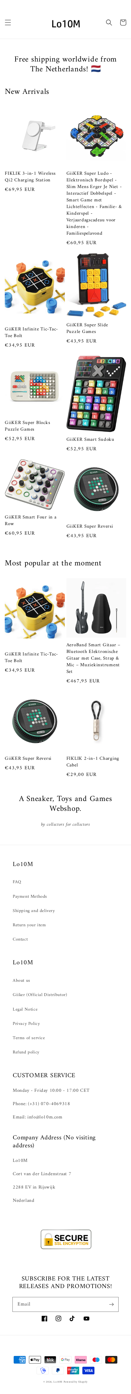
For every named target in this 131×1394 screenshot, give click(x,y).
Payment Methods (30, 897)
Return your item (29, 925)
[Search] (109, 22)
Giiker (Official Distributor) (40, 995)
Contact (20, 939)
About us (21, 981)
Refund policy (26, 1052)
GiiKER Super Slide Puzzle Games (87, 328)
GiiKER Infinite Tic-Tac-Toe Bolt (31, 332)
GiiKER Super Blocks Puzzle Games (27, 426)
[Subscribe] (111, 1304)
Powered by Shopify (76, 1382)
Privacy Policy (26, 1024)
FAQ (17, 882)
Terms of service (29, 1038)
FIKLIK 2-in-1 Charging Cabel (93, 762)
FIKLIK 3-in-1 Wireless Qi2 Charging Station (30, 177)
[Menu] (8, 22)
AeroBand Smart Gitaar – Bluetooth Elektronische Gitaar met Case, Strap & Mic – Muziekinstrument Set (93, 658)
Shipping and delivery (34, 911)
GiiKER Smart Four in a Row (31, 520)
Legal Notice (25, 1009)
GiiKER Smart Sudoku (90, 439)
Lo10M (57, 1382)
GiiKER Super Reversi (89, 526)
